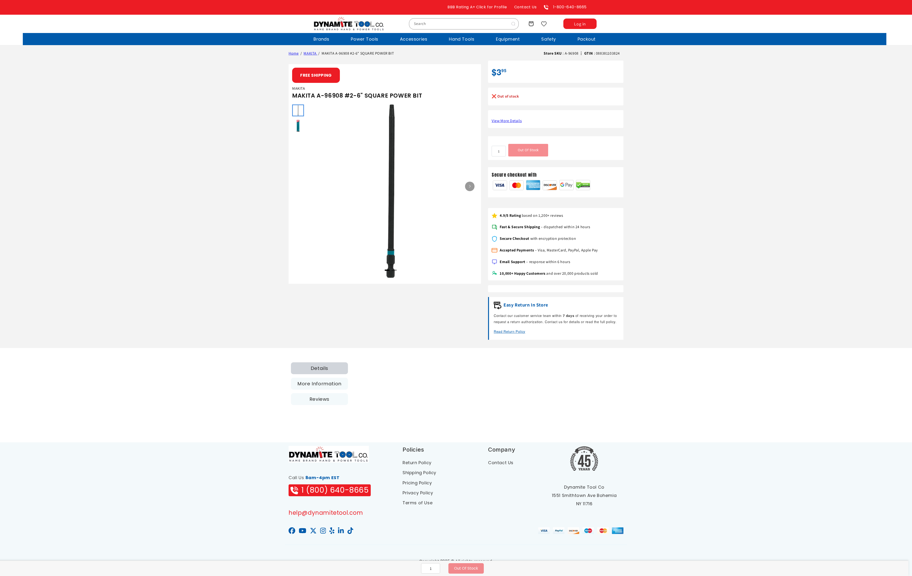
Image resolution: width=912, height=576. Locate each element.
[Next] (470, 186)
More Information (319, 383)
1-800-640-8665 (570, 7)
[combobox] (463, 24)
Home (294, 53)
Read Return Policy (509, 331)
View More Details (507, 120)
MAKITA (310, 53)
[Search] (513, 24)
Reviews (319, 399)
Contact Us (525, 7)
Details (319, 368)
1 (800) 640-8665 (335, 490)
